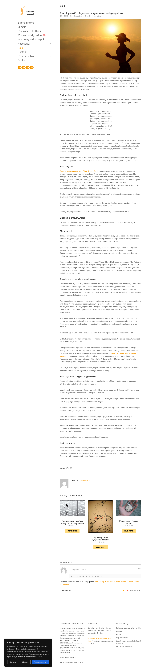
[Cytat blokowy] (89, 576)
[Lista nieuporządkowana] (86, 576)
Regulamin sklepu (122, 638)
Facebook (20, 67)
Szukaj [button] (22, 60)
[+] (101, 576)
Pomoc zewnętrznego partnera (128, 522)
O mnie (22, 27)
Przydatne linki (26, 56)
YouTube (32, 67)
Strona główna (26, 22)
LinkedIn (28, 67)
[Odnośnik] (95, 576)
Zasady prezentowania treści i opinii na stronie (128, 642)
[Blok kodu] (92, 576)
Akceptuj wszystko (40, 662)
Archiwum (119, 631)
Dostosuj (13, 662)
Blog (20, 48)
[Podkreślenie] (77, 576)
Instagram (24, 67)
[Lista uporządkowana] (83, 576)
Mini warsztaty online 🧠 (32, 35)
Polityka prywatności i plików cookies (128, 628)
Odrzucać (25, 662)
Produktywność (75, 16)
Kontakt (22, 52)
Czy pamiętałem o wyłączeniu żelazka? (100, 538)
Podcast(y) (24, 43)
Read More (72, 531)
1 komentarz (96, 16)
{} (98, 576)
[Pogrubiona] (71, 576)
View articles (84, 481)
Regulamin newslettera (124, 646)
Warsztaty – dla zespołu (31, 39)
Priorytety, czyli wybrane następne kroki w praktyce (72, 522)
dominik (87, 16)
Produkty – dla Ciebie (30, 31)
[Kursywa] (74, 576)
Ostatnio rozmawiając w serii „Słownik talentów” (78, 171)
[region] (28, 653)
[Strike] (80, 576)
